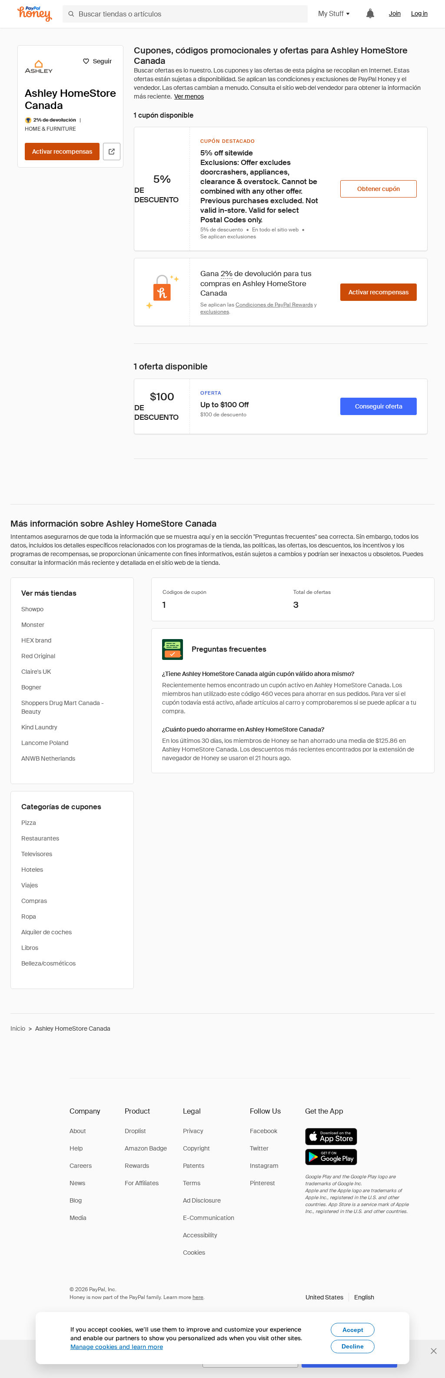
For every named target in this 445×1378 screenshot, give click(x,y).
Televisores (36, 854)
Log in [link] (419, 13)
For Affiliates (142, 1183)
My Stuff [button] (331, 13)
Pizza (28, 823)
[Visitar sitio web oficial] (111, 151)
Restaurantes (40, 838)
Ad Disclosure (202, 1200)
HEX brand (36, 640)
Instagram (264, 1166)
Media (78, 1218)
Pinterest (262, 1183)
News (77, 1183)
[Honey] (34, 14)
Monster (32, 625)
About (78, 1131)
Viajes (29, 885)
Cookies (194, 1252)
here (198, 1297)
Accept (352, 1329)
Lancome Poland (44, 743)
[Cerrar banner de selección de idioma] (433, 1351)
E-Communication (208, 1218)
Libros (29, 948)
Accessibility (200, 1235)
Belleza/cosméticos (48, 963)
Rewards (137, 1166)
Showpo (32, 609)
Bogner (31, 687)
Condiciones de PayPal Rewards (274, 304)
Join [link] (395, 13)
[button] (340, 1297)
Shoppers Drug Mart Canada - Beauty (62, 707)
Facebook (263, 1131)
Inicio (17, 1028)
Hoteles (32, 870)
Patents (193, 1166)
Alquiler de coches (46, 932)
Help (76, 1148)
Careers (81, 1166)
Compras (34, 901)
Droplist (135, 1131)
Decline (353, 1346)
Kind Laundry (39, 727)
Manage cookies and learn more (116, 1346)
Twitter (259, 1148)
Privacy (193, 1131)
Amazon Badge (146, 1148)
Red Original (38, 656)
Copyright (196, 1148)
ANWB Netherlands (48, 758)
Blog (76, 1200)
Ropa (28, 916)
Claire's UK (36, 672)
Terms (191, 1183)
